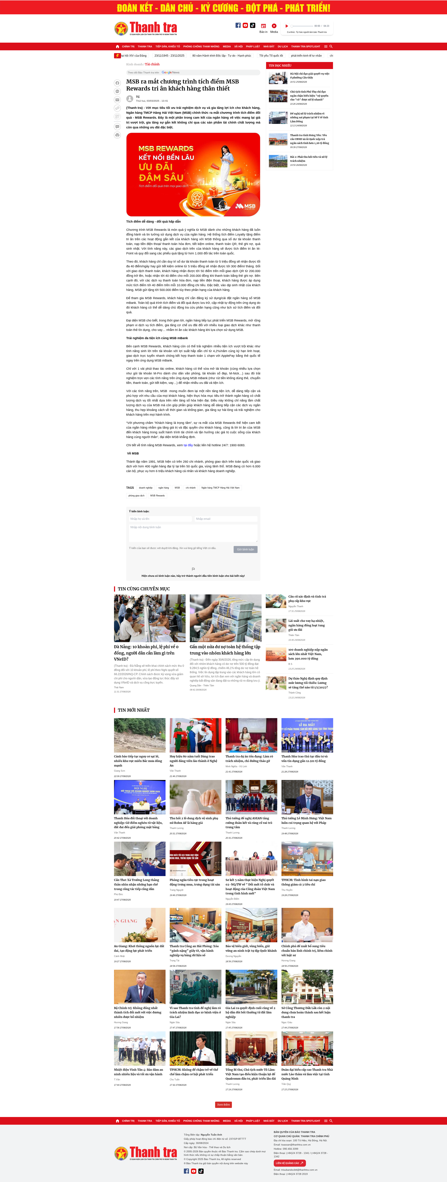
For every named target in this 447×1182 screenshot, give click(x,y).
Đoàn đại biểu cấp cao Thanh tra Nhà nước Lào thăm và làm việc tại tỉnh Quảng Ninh (307, 1074)
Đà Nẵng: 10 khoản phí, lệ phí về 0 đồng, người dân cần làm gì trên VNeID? (146, 653)
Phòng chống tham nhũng (201, 46)
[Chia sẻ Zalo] (117, 91)
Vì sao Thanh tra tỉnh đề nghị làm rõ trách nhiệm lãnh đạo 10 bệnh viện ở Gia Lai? (195, 1012)
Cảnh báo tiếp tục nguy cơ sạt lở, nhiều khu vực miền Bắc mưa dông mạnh (138, 761)
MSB (177, 487)
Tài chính (152, 64)
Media (227, 46)
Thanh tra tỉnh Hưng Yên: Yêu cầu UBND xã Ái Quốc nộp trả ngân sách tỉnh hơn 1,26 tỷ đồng (309, 139)
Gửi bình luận (245, 549)
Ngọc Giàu (286, 1022)
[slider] (302, 26)
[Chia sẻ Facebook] (117, 82)
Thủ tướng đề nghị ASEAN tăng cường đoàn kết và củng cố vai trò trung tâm (249, 822)
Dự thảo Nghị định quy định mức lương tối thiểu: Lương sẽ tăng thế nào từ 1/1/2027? (308, 683)
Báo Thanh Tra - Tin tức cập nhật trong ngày (145, 28)
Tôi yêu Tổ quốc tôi (249, 55)
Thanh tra (145, 46)
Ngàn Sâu (175, 1022)
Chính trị (128, 46)
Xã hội (238, 46)
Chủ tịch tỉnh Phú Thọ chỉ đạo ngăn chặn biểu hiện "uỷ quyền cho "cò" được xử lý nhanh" (309, 95)
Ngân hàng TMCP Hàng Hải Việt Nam (220, 487)
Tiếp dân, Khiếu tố (168, 46)
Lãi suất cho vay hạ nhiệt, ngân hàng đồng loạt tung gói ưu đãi (306, 625)
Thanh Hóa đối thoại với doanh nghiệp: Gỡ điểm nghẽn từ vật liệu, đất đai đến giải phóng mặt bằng (138, 822)
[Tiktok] (252, 25)
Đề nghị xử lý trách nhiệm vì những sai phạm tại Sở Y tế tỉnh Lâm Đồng (309, 117)
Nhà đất (268, 46)
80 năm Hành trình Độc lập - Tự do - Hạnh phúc (200, 55)
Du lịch (283, 46)
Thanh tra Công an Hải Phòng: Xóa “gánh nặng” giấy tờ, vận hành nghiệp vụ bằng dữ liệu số (194, 950)
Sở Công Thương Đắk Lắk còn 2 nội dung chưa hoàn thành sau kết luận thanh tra (306, 1012)
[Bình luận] (117, 126)
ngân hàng (163, 487)
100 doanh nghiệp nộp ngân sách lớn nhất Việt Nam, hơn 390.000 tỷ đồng (308, 654)
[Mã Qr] (117, 116)
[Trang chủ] (117, 46)
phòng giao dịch (136, 495)
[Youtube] (245, 25)
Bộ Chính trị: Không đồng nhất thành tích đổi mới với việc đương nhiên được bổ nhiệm (137, 1012)
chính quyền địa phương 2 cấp (327, 55)
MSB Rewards (157, 495)
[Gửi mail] (117, 99)
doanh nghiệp (145, 487)
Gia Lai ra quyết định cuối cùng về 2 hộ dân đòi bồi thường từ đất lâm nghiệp (250, 1012)
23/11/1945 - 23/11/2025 (148, 55)
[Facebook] (238, 25)
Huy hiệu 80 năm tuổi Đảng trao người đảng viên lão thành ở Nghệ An (193, 761)
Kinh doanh (134, 64)
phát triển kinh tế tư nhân (284, 55)
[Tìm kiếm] (331, 46)
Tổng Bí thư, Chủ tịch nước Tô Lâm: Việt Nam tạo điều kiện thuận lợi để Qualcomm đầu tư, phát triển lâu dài (251, 1074)
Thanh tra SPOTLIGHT (305, 46)
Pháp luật (253, 46)
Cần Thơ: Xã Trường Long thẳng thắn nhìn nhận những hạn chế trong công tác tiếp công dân (136, 884)
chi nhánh (191, 487)
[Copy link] (117, 108)
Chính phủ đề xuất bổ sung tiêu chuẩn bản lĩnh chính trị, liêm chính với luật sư (306, 950)
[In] (117, 135)
